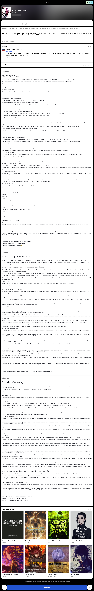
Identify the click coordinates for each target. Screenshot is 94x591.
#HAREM (43, 29)
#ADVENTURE (6, 29)
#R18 (13, 29)
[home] (1, 2)
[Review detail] (11, 57)
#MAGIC (25, 29)
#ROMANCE (74, 29)
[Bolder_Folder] (3, 50)
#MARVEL (55, 29)
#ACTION (19, 29)
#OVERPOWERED (33, 29)
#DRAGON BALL (64, 29)
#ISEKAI (49, 29)
